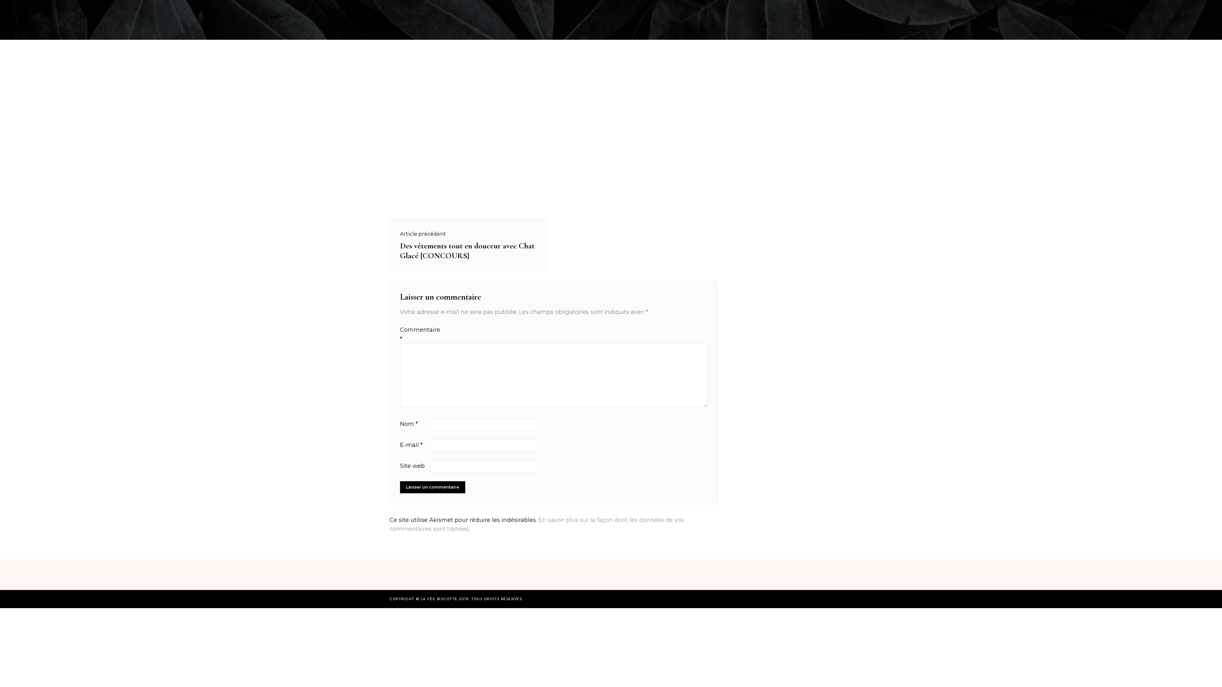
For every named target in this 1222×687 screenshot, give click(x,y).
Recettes (345, 7)
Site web (412, 465)
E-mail (411, 444)
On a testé (420, 7)
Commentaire (414, 334)
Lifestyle (842, 7)
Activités (381, 7)
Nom (409, 423)
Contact (878, 7)
